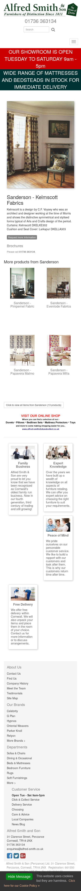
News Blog (18, 824)
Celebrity (12, 711)
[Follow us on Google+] (23, 857)
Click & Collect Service (26, 799)
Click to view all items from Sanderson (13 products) (33, 405)
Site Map (12, 698)
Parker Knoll (14, 731)
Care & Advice (20, 814)
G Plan (11, 716)
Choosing (18, 809)
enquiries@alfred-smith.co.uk (25, 849)
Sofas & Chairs (16, 753)
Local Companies (22, 819)
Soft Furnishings (17, 778)
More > (11, 783)
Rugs (10, 773)
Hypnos (11, 721)
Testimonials (14, 693)
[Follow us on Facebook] (10, 857)
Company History (17, 683)
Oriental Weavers (18, 726)
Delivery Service (22, 804)
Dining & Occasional (19, 758)
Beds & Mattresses (18, 763)
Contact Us (14, 673)
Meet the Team (16, 688)
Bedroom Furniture (18, 768)
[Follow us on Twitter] (17, 857)
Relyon (11, 736)
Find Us (12, 678)
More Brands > (16, 740)
